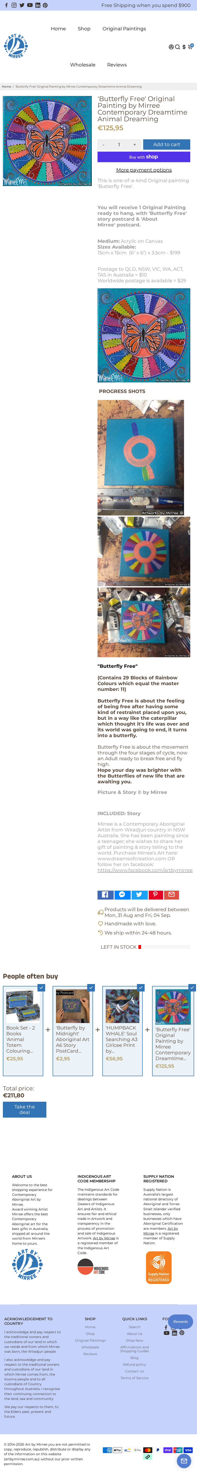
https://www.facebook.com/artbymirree (145, 870)
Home (58, 29)
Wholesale (82, 65)
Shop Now (134, 1340)
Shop (84, 29)
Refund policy (134, 1364)
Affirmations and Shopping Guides (134, 1349)
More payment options (144, 170)
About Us (134, 1334)
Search (134, 1327)
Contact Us (134, 1371)
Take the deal (24, 1109)
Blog (134, 1358)
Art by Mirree (104, 1238)
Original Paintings (124, 29)
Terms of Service (134, 1378)
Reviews (117, 65)
